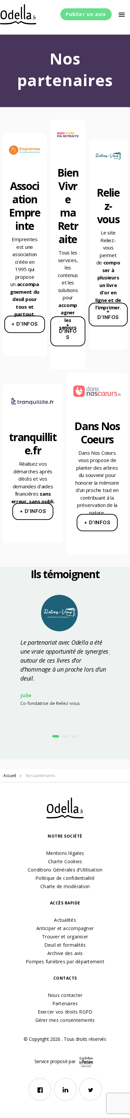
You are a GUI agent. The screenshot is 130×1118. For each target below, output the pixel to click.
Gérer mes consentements (65, 1020)
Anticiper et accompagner (65, 928)
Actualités (65, 920)
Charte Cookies (65, 861)
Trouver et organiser (65, 936)
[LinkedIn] (65, 1089)
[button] (55, 736)
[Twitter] (90, 1089)
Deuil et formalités (65, 945)
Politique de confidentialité (65, 878)
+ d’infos (24, 324)
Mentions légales (65, 853)
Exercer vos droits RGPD (65, 1012)
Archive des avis (65, 953)
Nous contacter (65, 995)
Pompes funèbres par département (65, 961)
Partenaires (65, 1003)
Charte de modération (65, 886)
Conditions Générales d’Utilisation (65, 870)
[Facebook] (40, 1089)
